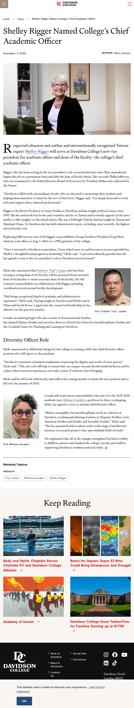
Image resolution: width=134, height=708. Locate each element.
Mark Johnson (122, 53)
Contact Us (55, 674)
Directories (79, 659)
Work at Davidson (56, 655)
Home (6, 19)
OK (24, 701)
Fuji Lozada (12, 478)
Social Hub (79, 653)
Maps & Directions (56, 664)
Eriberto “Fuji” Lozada (51, 270)
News (21, 19)
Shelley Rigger (37, 151)
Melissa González (74, 400)
